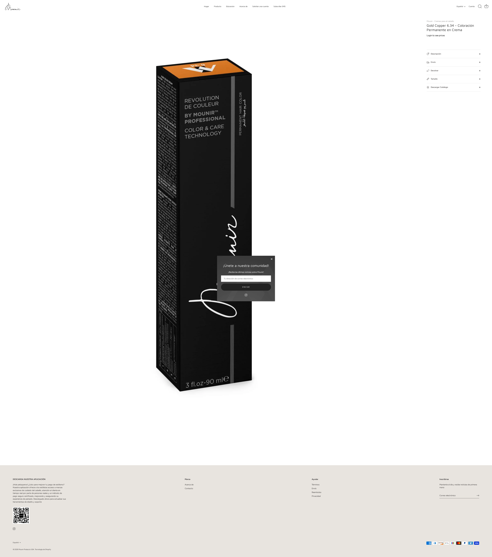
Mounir (430, 21)
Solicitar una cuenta (260, 6)
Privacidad (316, 496)
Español (460, 6)
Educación (230, 6)
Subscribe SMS (279, 6)
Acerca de (243, 6)
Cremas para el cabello (444, 21)
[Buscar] (480, 6)
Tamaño (434, 79)
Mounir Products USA (26, 549)
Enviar (246, 287)
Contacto (189, 488)
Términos (315, 484)
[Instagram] (246, 295)
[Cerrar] (271, 259)
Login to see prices (436, 35)
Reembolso (316, 492)
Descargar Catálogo (439, 87)
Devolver (434, 70)
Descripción (435, 54)
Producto (217, 6)
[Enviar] (478, 495)
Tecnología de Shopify (43, 549)
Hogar (206, 6)
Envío (433, 62)
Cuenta (472, 6)
